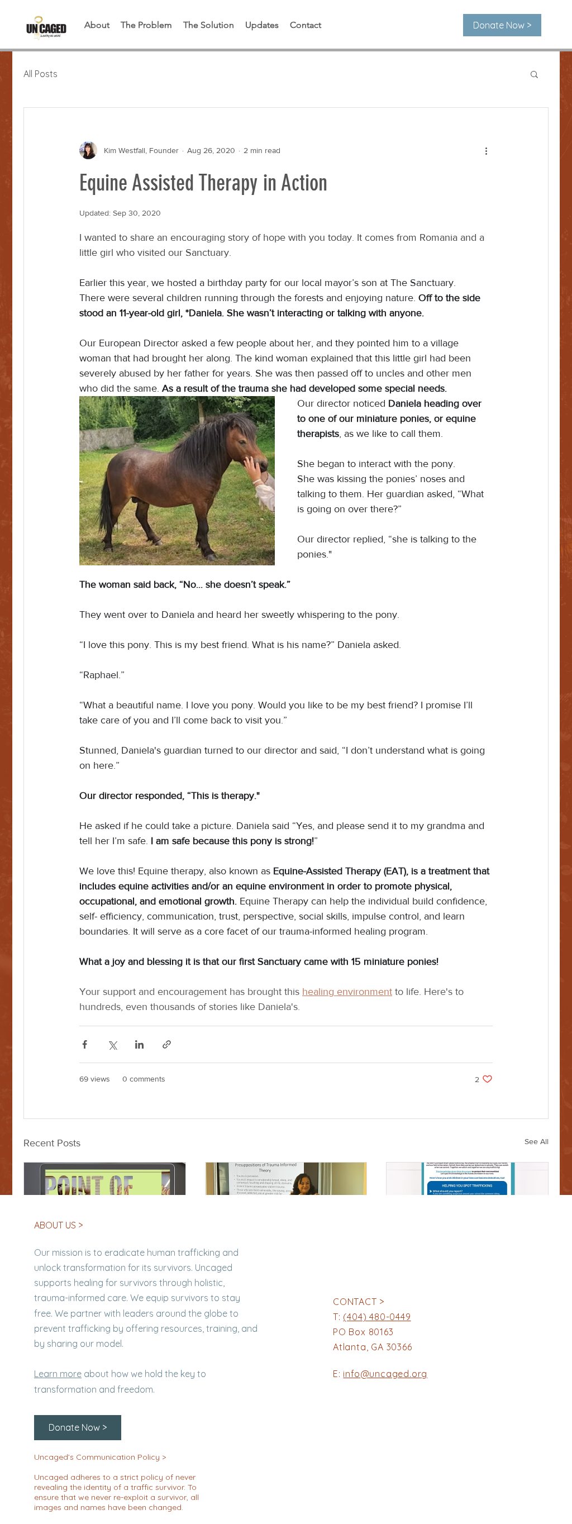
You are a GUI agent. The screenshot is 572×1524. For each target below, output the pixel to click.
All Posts (40, 73)
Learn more (58, 1373)
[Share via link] (166, 1044)
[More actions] (486, 150)
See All (537, 1141)
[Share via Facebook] (84, 1044)
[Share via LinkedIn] (139, 1044)
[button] (534, 73)
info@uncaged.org (385, 1373)
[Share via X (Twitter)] (112, 1044)
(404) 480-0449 (377, 1316)
